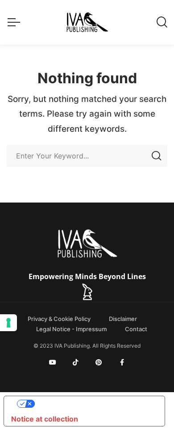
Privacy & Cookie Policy (59, 318)
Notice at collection (44, 418)
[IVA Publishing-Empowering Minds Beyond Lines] (87, 22)
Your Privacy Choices (93, 403)
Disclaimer (123, 318)
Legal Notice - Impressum (71, 329)
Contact (136, 329)
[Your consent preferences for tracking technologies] (8, 322)
